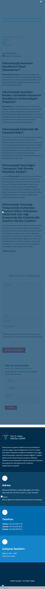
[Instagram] (21, 568)
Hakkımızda (30, 5)
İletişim (30, 389)
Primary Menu (41, 1)
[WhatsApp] (26, 568)
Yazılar (30, 381)
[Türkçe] (29, 393)
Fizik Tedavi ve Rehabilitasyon (30, 10)
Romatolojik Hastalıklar (30, 128)
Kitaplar (30, 385)
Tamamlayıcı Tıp (30, 225)
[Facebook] (18, 568)
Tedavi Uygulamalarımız (30, 288)
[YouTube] (24, 568)
